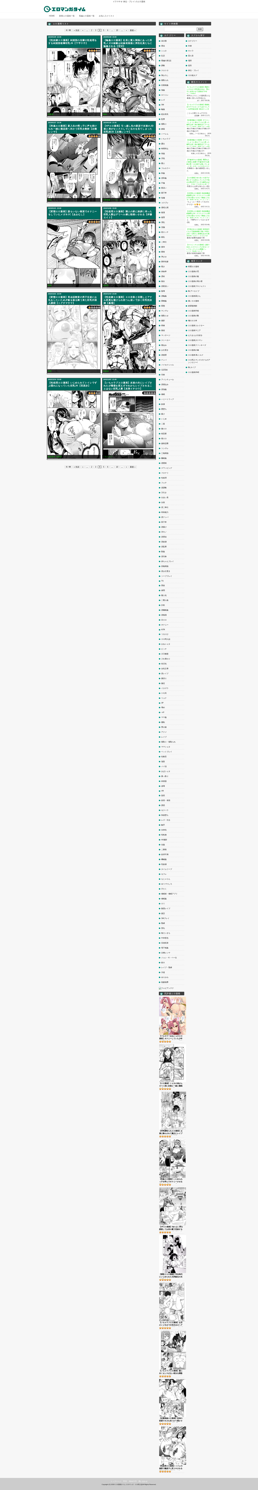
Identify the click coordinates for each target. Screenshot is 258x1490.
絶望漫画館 (192, 306)
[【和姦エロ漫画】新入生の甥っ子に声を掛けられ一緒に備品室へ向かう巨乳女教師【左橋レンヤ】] (73, 168)
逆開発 (164, 463)
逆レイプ (164, 673)
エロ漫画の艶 (193, 316)
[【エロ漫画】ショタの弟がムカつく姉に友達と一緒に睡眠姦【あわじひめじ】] (172, 1045)
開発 (163, 252)
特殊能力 (164, 512)
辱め (163, 707)
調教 (163, 65)
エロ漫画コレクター (196, 325)
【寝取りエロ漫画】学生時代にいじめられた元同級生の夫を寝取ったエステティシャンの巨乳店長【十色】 (170, 1276)
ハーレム (115, 200)
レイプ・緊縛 (166, 967)
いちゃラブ (107, 457)
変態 (50, 285)
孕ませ (164, 257)
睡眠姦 (164, 458)
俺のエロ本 (192, 321)
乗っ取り (164, 776)
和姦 (50, 200)
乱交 (163, 56)
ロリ (163, 904)
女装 (163, 502)
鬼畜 (163, 761)
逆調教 (164, 488)
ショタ (164, 51)
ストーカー (165, 340)
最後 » (132, 30)
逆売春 (164, 556)
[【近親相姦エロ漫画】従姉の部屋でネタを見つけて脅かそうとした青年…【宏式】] (172, 1380)
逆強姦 (164, 389)
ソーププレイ (166, 576)
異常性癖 (164, 262)
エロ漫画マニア (194, 330)
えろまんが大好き (195, 335)
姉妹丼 (164, 271)
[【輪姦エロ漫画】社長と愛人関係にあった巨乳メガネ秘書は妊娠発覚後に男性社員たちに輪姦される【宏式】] (129, 82)
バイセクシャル (167, 365)
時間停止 (164, 149)
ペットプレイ (166, 752)
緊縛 (163, 923)
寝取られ (164, 80)
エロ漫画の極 (193, 350)
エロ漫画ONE (193, 372)
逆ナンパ (164, 517)
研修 (163, 325)
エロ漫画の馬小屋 (195, 281)
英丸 (163, 928)
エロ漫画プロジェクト (197, 286)
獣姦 (163, 552)
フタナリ (164, 473)
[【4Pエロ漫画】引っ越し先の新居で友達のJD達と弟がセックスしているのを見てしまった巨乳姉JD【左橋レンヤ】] (129, 168)
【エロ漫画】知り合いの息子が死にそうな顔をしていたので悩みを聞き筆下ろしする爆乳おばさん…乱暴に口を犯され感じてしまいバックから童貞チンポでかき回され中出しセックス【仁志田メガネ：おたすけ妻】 (197, 184)
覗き (163, 267)
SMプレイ (165, 918)
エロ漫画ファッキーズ (197, 345)
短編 (163, 198)
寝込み (164, 345)
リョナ (164, 698)
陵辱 (163, 291)
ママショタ (165, 747)
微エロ (164, 429)
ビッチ (164, 649)
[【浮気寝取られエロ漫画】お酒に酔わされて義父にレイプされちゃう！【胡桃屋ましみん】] (172, 1093)
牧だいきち (165, 933)
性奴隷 (50, 114)
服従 (163, 683)
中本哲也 (164, 938)
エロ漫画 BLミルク (195, 355)
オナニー (164, 625)
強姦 (163, 90)
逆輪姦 (164, 296)
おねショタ (165, 644)
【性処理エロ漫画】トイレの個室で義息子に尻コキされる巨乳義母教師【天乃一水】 (170, 1467)
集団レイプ (165, 908)
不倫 (163, 183)
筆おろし (164, 75)
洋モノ (164, 532)
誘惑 (163, 805)
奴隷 (163, 404)
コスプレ (164, 203)
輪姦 (105, 114)
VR (162, 791)
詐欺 (163, 605)
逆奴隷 (164, 542)
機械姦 (164, 859)
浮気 (163, 158)
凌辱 (163, 786)
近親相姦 (106, 200)
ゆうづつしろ (166, 884)
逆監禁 (164, 547)
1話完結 (164, 370)
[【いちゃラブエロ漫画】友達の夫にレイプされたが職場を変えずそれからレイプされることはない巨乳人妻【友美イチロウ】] (129, 424)
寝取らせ (164, 316)
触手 (163, 825)
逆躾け (164, 527)
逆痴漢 (164, 615)
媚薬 (163, 129)
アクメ (164, 732)
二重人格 (164, 600)
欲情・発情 (165, 800)
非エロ (164, 620)
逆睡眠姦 (164, 610)
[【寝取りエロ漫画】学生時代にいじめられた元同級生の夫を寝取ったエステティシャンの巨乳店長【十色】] (172, 1236)
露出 (163, 144)
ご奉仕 (164, 242)
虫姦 (163, 845)
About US (133, 1481)
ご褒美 (164, 849)
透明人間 (164, 208)
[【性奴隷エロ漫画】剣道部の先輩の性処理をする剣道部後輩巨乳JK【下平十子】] (73, 82)
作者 (190, 46)
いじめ (164, 419)
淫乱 (163, 222)
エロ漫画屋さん (194, 296)
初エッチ (164, 232)
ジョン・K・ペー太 (169, 958)
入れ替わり (165, 659)
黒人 (163, 163)
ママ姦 (164, 717)
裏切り (164, 678)
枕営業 (164, 434)
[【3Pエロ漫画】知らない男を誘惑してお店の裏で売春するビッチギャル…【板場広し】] (172, 1188)
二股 (163, 424)
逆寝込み (164, 384)
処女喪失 (51, 457)
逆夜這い (164, 286)
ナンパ (164, 360)
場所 (190, 61)
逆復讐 (164, 355)
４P (121, 200)
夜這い (164, 188)
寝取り (164, 124)
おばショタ (165, 771)
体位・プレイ (193, 70)
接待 (163, 247)
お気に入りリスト (106, 16)
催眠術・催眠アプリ (169, 894)
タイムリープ (166, 869)
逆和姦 (164, 178)
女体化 (164, 830)
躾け (163, 414)
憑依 (163, 276)
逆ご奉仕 (164, 507)
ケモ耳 (164, 693)
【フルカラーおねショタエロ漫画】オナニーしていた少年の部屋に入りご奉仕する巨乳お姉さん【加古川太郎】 (170, 1037)
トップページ (115, 1481)
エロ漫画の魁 (193, 276)
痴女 (163, 281)
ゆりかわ (164, 977)
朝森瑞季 (164, 982)
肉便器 (164, 781)
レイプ (164, 737)
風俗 (163, 330)
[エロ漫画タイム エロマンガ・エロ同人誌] (65, 7)
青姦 (163, 153)
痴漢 (163, 212)
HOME (52, 16)
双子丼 (164, 522)
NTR (163, 630)
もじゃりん (165, 879)
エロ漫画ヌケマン (195, 340)
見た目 (191, 56)
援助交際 (164, 443)
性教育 (164, 757)
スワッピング (166, 468)
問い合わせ (143, 1481)
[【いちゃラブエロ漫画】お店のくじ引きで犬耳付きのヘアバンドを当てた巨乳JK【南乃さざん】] (172, 1284)
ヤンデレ (164, 311)
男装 (163, 585)
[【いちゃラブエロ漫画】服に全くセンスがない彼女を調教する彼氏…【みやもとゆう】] (172, 1332)
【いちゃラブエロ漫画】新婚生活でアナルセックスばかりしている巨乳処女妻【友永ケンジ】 (197, 107)
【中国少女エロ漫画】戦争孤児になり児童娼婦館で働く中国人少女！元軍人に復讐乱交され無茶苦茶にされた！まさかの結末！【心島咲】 (197, 233)
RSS (125, 1481)
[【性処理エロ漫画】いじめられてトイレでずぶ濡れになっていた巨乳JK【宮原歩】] (73, 424)
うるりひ (164, 634)
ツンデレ (164, 448)
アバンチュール (167, 380)
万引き (164, 493)
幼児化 (164, 664)
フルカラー (165, 168)
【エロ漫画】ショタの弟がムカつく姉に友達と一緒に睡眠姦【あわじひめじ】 (170, 1085)
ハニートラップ (167, 399)
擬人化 (164, 595)
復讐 (163, 217)
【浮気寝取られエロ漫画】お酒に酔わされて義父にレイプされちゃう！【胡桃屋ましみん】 (170, 1132)
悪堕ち (164, 409)
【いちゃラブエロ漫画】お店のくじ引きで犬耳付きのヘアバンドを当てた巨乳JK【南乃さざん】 (171, 1324)
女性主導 (164, 669)
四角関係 (164, 566)
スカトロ (164, 70)
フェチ (164, 483)
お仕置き (164, 350)
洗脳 (163, 227)
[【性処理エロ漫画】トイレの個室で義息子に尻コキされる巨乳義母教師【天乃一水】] (172, 1428)
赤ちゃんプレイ (167, 561)
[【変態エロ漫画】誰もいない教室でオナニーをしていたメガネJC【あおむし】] (73, 253)
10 (117, 30)
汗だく (164, 889)
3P (162, 703)
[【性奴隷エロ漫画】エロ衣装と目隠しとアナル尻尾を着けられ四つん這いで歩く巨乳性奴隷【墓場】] (129, 339)
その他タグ (192, 75)
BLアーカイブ (193, 291)
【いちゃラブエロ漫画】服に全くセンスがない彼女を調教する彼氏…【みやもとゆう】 (170, 1372)
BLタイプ (192, 367)
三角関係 (164, 453)
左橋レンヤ (165, 953)
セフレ (164, 874)
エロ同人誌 (165, 639)
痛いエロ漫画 (193, 301)
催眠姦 (164, 899)
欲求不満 (164, 854)
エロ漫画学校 (193, 311)
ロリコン (164, 95)
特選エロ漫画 (193, 267)
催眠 (163, 394)
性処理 (106, 285)
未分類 (164, 41)
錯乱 (163, 237)
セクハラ (164, 810)
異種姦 (164, 301)
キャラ (191, 51)
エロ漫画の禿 (193, 271)
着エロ (164, 438)
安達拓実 (164, 943)
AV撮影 (164, 840)
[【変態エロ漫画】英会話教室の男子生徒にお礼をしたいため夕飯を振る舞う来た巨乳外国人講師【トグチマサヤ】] (73, 339)
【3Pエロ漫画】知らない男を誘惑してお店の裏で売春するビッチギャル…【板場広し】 (171, 1228)
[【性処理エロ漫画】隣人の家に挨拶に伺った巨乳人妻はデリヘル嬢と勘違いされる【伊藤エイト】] (129, 253)
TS (162, 581)
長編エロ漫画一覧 (87, 16)
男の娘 (164, 727)
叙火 (163, 963)
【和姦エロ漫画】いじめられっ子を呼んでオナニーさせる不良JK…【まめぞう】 (170, 1180)
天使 (163, 972)
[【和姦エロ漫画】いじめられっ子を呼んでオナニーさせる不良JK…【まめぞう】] (172, 1140)
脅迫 (163, 46)
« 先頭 (76, 30)
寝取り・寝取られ (168, 742)
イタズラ (164, 688)
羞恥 (163, 722)
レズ (163, 100)
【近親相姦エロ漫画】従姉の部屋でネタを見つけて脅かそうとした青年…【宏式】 (170, 1420)
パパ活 (164, 766)
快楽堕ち (164, 815)
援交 (163, 913)
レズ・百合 (165, 820)
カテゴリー (192, 41)
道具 (190, 65)
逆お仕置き (165, 571)
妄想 (163, 795)
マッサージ (165, 335)
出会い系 (164, 497)
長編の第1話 (166, 61)
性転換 (164, 835)
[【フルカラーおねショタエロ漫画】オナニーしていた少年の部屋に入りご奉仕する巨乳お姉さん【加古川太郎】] (172, 998)
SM (162, 105)
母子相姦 (164, 948)
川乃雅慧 (164, 654)
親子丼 (164, 193)
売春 (163, 375)
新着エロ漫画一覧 (67, 16)
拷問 (163, 590)
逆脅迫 (164, 537)
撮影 (163, 321)
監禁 (163, 119)
